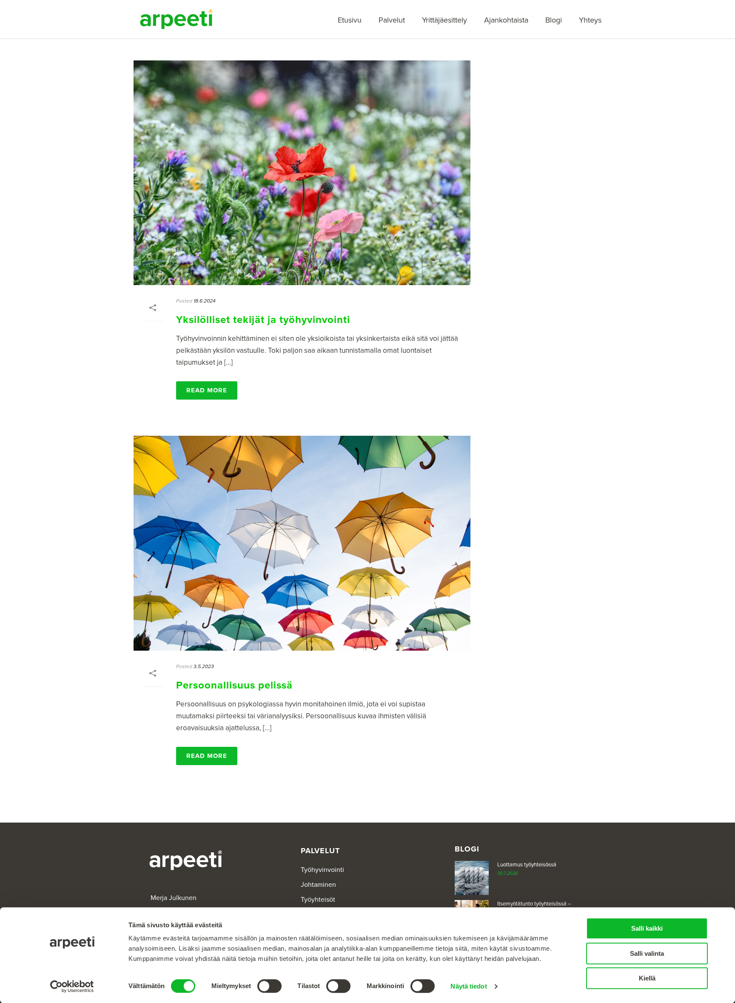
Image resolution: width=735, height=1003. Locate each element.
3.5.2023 (204, 666)
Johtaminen (318, 884)
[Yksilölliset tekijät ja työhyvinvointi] (302, 172)
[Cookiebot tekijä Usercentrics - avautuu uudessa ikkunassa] (72, 986)
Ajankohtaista (506, 20)
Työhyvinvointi (322, 870)
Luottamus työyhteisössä (526, 864)
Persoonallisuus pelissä (234, 685)
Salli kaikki (647, 928)
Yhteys (590, 20)
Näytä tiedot (468, 986)
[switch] (269, 986)
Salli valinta (647, 953)
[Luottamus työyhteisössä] (472, 878)
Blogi (553, 20)
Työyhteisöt (318, 899)
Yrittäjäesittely (444, 20)
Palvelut (392, 20)
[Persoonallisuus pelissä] (302, 543)
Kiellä (647, 978)
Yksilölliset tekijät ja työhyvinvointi (263, 320)
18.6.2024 (205, 301)
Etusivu (350, 20)
